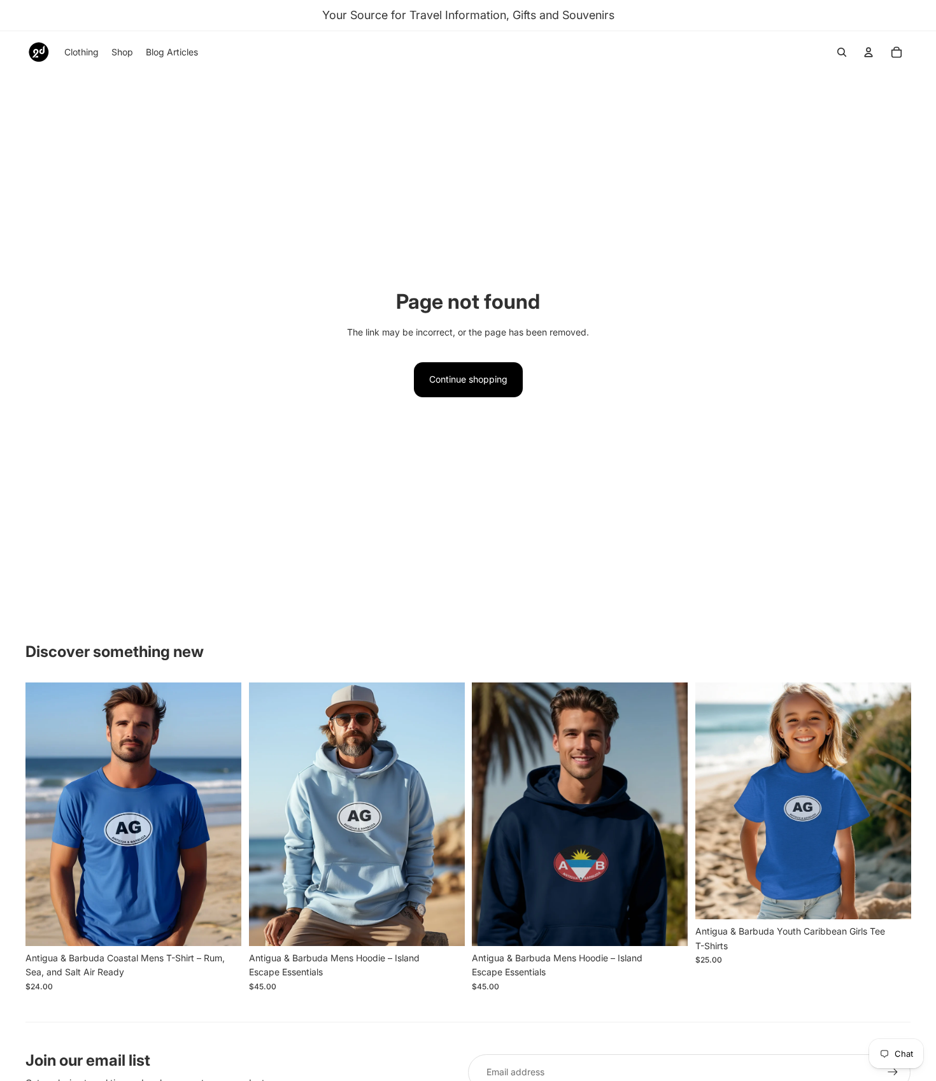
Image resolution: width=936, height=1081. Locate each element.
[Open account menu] (868, 52)
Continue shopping (468, 379)
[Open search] (842, 52)
